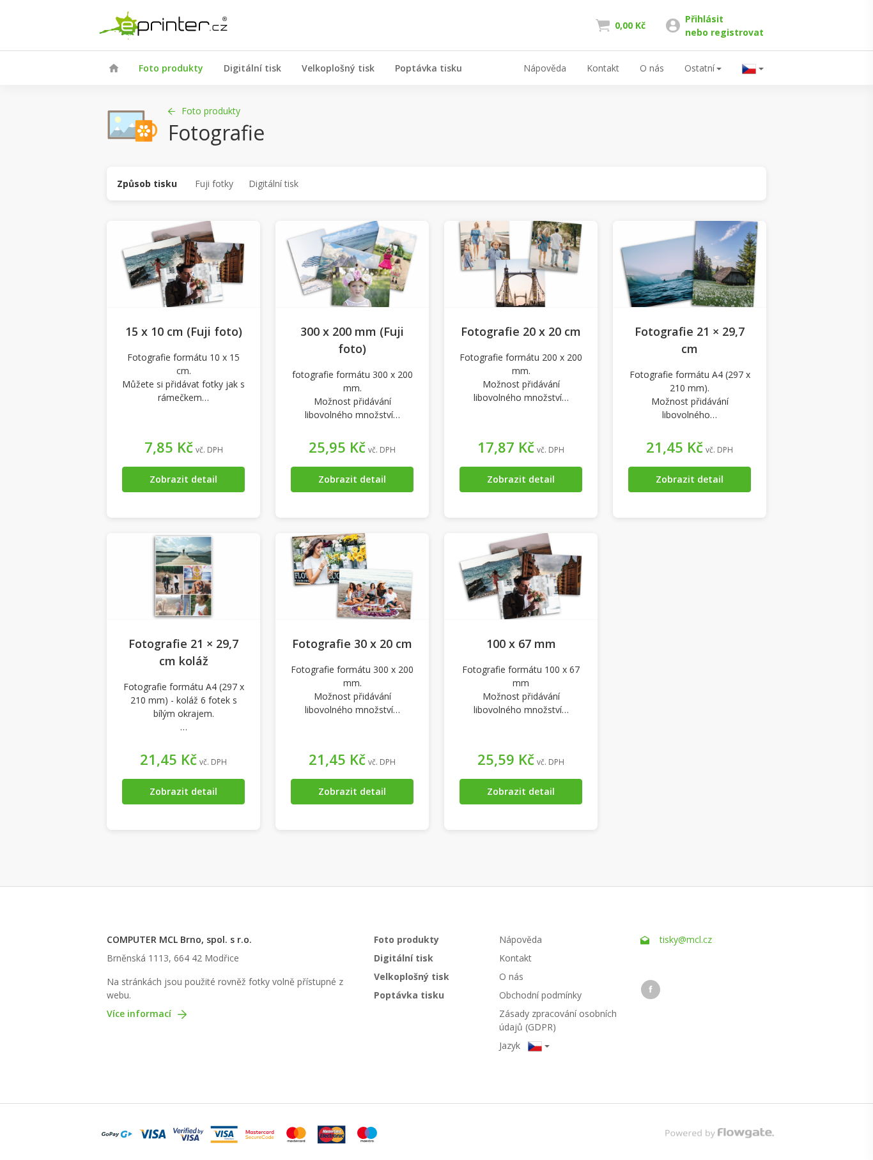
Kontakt (603, 68)
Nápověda (544, 68)
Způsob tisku (147, 183)
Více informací (140, 1013)
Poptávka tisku (428, 68)
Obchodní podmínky (540, 995)
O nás (652, 68)
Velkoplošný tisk (338, 68)
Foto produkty (171, 68)
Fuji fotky (214, 183)
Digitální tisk (252, 68)
